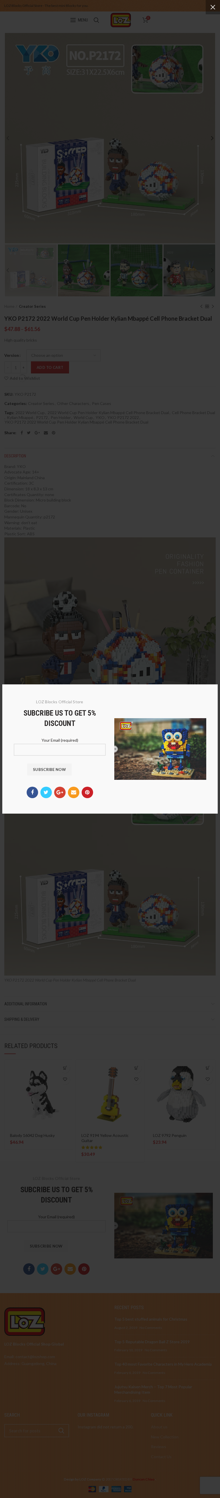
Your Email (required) (60, 740)
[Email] (73, 792)
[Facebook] (32, 792)
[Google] (60, 792)
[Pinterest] (87, 792)
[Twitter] (46, 792)
